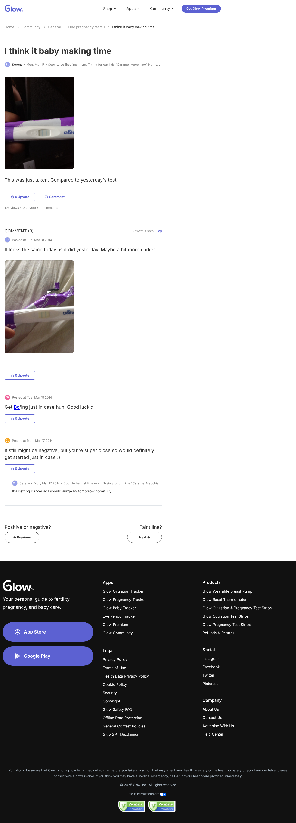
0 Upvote (22, 197)
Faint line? (150, 527)
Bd (17, 407)
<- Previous (22, 537)
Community (31, 27)
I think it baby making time (133, 27)
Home (9, 27)
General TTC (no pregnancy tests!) (76, 27)
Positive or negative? (28, 527)
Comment (57, 197)
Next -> (144, 537)
